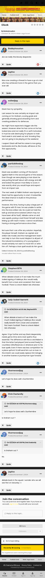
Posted (18, 51)
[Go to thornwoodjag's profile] (4, 372)
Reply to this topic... (14, 513)
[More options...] (40, 50)
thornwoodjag (30, 404)
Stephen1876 (32, 309)
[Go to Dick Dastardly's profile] (4, 395)
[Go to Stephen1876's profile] (4, 270)
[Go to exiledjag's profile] (4, 102)
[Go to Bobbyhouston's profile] (4, 50)
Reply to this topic (22, 41)
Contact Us (37, 565)
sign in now (14, 504)
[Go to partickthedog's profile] (4, 165)
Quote (8, 64)
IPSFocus (16, 565)
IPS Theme (7, 565)
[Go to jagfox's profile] (4, 73)
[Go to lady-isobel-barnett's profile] (4, 301)
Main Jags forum (23, 33)
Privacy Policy (27, 565)
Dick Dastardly (30, 442)
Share (23, 526)
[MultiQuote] (3, 64)
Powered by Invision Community (22, 567)
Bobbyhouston (9, 31)
